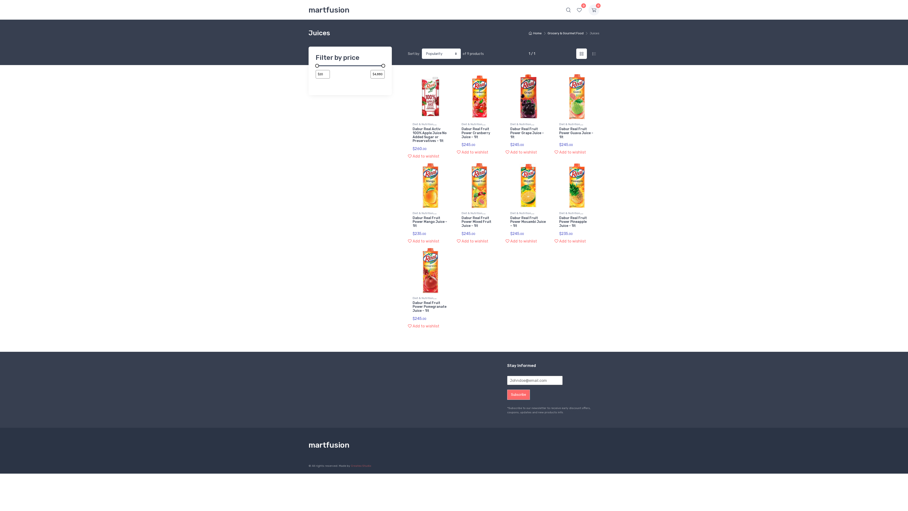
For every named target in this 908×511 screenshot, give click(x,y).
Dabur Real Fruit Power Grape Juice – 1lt (527, 133)
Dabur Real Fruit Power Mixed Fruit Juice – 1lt (476, 222)
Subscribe (518, 395)
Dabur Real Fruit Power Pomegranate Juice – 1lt (429, 307)
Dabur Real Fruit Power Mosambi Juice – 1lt (528, 222)
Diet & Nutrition (423, 124)
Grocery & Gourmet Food (566, 33)
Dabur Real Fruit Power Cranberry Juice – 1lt (476, 133)
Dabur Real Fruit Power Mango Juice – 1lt (430, 222)
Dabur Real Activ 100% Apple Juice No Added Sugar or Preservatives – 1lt (430, 135)
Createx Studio (361, 465)
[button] (568, 9)
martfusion (329, 9)
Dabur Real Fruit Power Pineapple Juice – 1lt (573, 222)
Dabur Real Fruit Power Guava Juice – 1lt (576, 133)
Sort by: (414, 54)
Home (537, 33)
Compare (442, 79)
